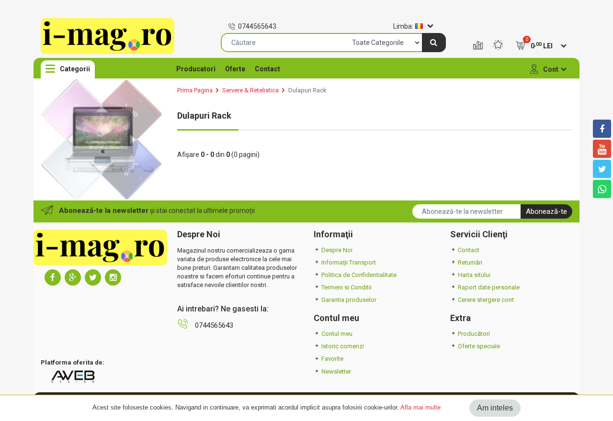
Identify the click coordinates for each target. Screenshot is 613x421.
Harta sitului (474, 274)
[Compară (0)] (478, 46)
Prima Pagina (195, 90)
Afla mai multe (420, 407)
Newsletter (336, 371)
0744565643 (257, 26)
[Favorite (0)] (498, 46)
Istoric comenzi (342, 346)
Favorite (332, 358)
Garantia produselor (348, 299)
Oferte (235, 69)
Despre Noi (336, 250)
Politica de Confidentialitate (359, 274)
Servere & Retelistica (250, 90)
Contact (267, 69)
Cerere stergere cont (486, 299)
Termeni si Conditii (346, 287)
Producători (474, 333)
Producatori (196, 69)
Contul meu (336, 333)
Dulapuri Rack (307, 90)
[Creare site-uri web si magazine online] (73, 376)
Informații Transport (348, 262)
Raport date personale (489, 287)
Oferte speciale (479, 346)
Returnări (470, 262)
